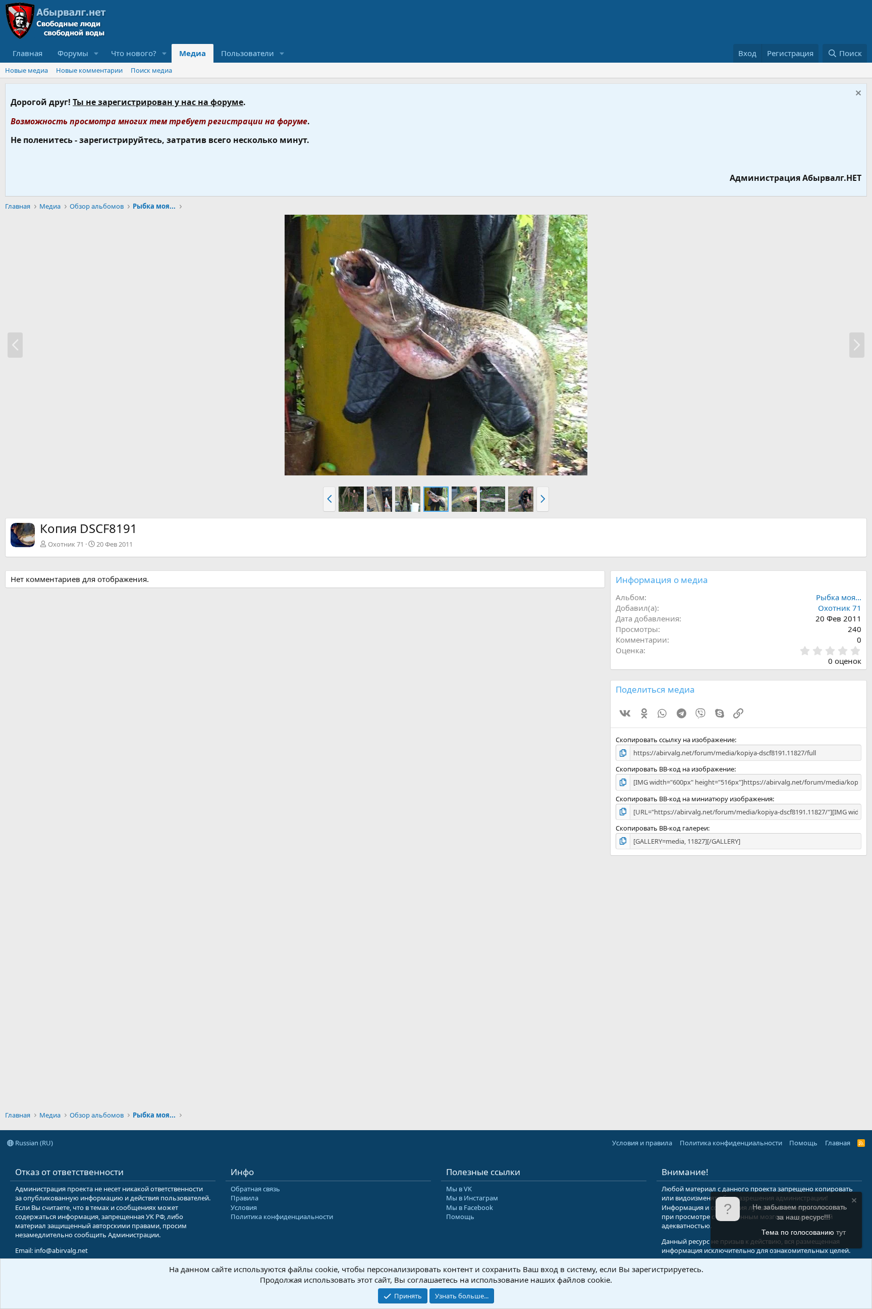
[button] (329, 499)
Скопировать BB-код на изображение (675, 768)
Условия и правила (642, 1142)
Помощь (803, 1142)
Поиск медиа (151, 70)
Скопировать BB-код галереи (662, 828)
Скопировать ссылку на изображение (675, 739)
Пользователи (247, 53)
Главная (27, 53)
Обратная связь (255, 1188)
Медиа (192, 53)
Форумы (73, 53)
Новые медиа (26, 70)
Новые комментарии (89, 70)
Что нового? (133, 53)
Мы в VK (459, 1188)
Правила (244, 1197)
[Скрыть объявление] (857, 94)
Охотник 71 (66, 544)
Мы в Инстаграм (472, 1197)
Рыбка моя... (838, 597)
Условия (244, 1207)
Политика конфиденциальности (731, 1142)
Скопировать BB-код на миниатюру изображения (694, 798)
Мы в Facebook (469, 1207)
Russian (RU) (33, 1142)
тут (841, 1232)
